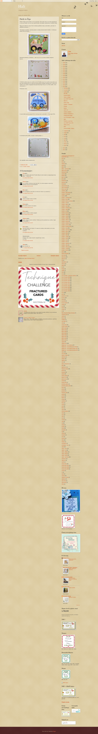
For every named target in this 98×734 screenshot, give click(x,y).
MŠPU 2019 (64, 329)
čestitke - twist (64, 241)
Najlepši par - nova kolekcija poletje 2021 (69, 348)
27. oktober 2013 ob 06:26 (28, 240)
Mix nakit (65, 93)
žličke (63, 484)
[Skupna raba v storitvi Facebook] (34, 165)
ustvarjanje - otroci (65, 445)
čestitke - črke (64, 202)
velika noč (64, 460)
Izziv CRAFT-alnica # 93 (68, 98)
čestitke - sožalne (65, 236)
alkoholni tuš (64, 172)
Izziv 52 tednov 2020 (66, 280)
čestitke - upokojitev (65, 243)
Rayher (63, 397)
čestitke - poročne (65, 224)
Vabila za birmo (67, 124)
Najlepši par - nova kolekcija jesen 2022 (69, 346)
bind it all (63, 177)
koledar (63, 304)
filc (62, 267)
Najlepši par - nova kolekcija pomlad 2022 (70, 350)
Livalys (63, 309)
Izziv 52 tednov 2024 (66, 287)
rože (62, 406)
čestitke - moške (65, 216)
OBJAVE (63, 45)
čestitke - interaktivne (66, 207)
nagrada (63, 341)
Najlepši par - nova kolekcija (67, 345)
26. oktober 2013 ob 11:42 (28, 193)
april (65, 140)
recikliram (63, 401)
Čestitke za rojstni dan (68, 121)
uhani (63, 440)
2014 (64, 84)
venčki (63, 462)
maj (65, 138)
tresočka (63, 438)
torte (62, 436)
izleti (62, 272)
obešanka (63, 356)
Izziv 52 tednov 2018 (66, 277)
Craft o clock (64, 189)
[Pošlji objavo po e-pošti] (31, 165)
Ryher (63, 407)
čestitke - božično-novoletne (67, 200)
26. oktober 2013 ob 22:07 (28, 222)
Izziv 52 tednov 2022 (66, 284)
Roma (63, 402)
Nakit (65, 119)
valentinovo (64, 458)
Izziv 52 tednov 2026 (66, 290)
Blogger (54, 731)
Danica (24, 226)
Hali (21, 6)
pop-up (63, 387)
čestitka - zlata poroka (66, 192)
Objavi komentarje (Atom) (29, 258)
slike (62, 416)
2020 (64, 73)
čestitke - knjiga (65, 209)
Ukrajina (63, 441)
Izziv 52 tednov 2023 (66, 285)
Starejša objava (55, 255)
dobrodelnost (64, 261)
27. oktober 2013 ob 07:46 (28, 247)
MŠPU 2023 (64, 336)
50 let (63, 162)
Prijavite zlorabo (65, 702)
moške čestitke (65, 326)
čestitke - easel (65, 206)
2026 (64, 62)
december (66, 88)
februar (65, 143)
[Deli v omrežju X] (33, 165)
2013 (64, 86)
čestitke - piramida (65, 221)
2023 (64, 68)
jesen (63, 294)
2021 (64, 71)
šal (62, 423)
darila (63, 251)
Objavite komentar (24, 250)
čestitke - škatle (65, 238)
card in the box (64, 185)
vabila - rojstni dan (65, 457)
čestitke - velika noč (65, 246)
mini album (64, 321)
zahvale (63, 475)
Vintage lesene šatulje (68, 115)
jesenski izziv (64, 295)
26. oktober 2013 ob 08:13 (28, 177)
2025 (64, 64)
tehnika (63, 433)
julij (65, 134)
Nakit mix (65, 100)
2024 (64, 66)
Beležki (65, 108)
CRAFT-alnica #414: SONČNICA (72, 560)
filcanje (63, 268)
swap (63, 421)
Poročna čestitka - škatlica (69, 128)
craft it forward (64, 187)
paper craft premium (65, 363)
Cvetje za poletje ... (72, 587)
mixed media (64, 324)
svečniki (63, 419)
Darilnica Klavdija (65, 253)
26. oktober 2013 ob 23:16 (28, 232)
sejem (63, 409)
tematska (63, 434)
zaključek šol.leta (65, 477)
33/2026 (20, 262)
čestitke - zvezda (65, 248)
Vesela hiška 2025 (65, 467)
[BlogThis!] (32, 165)
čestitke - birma (65, 199)
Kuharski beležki (67, 95)
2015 (64, 82)
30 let (63, 158)
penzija (63, 370)
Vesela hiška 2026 (65, 468)
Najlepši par (64, 343)
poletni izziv (64, 377)
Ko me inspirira (64, 302)
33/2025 (25, 311)
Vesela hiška (64, 463)
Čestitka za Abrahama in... (69, 113)
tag (62, 431)
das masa (63, 255)
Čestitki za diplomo (67, 111)
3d (62, 160)
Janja (24, 244)
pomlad (63, 380)
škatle (63, 428)
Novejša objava (22, 255)
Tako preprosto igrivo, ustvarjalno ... (70, 567)
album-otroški (64, 170)
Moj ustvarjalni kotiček (67, 577)
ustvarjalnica (64, 443)
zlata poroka (64, 482)
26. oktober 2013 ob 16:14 (28, 207)
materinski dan (64, 314)
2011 (64, 149)
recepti (63, 399)
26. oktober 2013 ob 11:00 (28, 186)
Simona (24, 181)
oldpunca (25, 218)
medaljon (63, 319)
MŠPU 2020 (64, 331)
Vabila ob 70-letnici (72, 597)
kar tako (63, 297)
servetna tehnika (65, 411)
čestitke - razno (65, 228)
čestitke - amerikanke (66, 197)
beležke (63, 175)
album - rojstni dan (65, 168)
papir (63, 365)
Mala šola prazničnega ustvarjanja (68, 312)
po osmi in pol (66, 586)
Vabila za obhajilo (67, 97)
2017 (64, 79)
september (66, 130)
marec (65, 141)
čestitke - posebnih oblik (66, 226)
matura (63, 316)
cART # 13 (66, 110)
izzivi (63, 292)
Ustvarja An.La (66, 558)
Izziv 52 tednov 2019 (66, 278)
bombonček (64, 180)
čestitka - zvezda (65, 194)
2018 (64, 77)
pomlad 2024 (64, 382)
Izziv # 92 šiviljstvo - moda (69, 117)
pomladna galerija (65, 384)
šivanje (63, 426)
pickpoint (63, 372)
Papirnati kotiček (65, 368)
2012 (64, 147)
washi (63, 473)
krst (62, 306)
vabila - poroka (64, 455)
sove (63, 418)
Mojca (24, 189)
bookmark (63, 182)
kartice (63, 299)
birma (63, 178)
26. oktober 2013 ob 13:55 (28, 200)
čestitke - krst (64, 211)
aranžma (63, 173)
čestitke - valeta (65, 245)
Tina (24, 173)
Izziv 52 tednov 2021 (66, 282)
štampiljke (64, 429)
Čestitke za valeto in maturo (29, 317)
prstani (63, 395)
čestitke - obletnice (65, 219)
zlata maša (64, 480)
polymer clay (64, 379)
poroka (63, 389)
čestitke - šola (64, 239)
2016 (64, 81)
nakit (63, 351)
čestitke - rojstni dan (66, 229)
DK (62, 260)
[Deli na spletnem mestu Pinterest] (36, 165)
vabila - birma (64, 448)
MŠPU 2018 (64, 328)
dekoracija (64, 256)
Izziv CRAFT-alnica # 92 (68, 122)
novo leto (63, 353)
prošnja (63, 394)
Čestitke (65, 106)
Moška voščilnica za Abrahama (72, 569)
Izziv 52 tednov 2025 (66, 289)
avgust (65, 132)
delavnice (63, 258)
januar (65, 145)
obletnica (63, 360)
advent (63, 165)
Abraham (63, 163)
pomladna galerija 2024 (66, 385)
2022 (64, 70)
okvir (63, 362)
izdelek (63, 270)
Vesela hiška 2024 (65, 465)
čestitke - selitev (65, 233)
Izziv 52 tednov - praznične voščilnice (69, 275)
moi (23, 197)
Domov (39, 255)
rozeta (63, 404)
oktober (65, 91)
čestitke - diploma (65, 204)
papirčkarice (64, 367)
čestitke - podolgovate (66, 222)
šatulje (63, 424)
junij (65, 136)
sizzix (63, 414)
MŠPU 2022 (64, 334)
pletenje (63, 373)
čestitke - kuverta (65, 212)
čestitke (63, 195)
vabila (63, 446)
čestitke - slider (65, 234)
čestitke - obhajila (65, 217)
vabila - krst (64, 450)
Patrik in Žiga (66, 102)
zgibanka (63, 479)
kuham (63, 307)
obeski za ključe (65, 355)
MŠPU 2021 (64, 333)
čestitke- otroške (26, 166)
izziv (62, 273)
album (63, 167)
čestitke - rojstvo (65, 231)
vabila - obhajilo (65, 451)
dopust (63, 265)
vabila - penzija (64, 453)
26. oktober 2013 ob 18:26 (28, 214)
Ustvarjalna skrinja (67, 596)
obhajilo (63, 358)
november (66, 90)
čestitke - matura (65, 214)
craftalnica (64, 190)
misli (62, 323)
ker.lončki (63, 301)
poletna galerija (64, 375)
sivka (63, 412)
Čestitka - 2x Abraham (68, 104)
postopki (63, 390)
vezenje (63, 470)
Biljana (24, 211)
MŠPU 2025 (64, 340)
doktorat (63, 263)
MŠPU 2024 (64, 338)
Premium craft (64, 392)
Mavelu (63, 317)
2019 (64, 75)
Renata (24, 204)
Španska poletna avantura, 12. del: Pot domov (73, 579)
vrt (62, 472)
